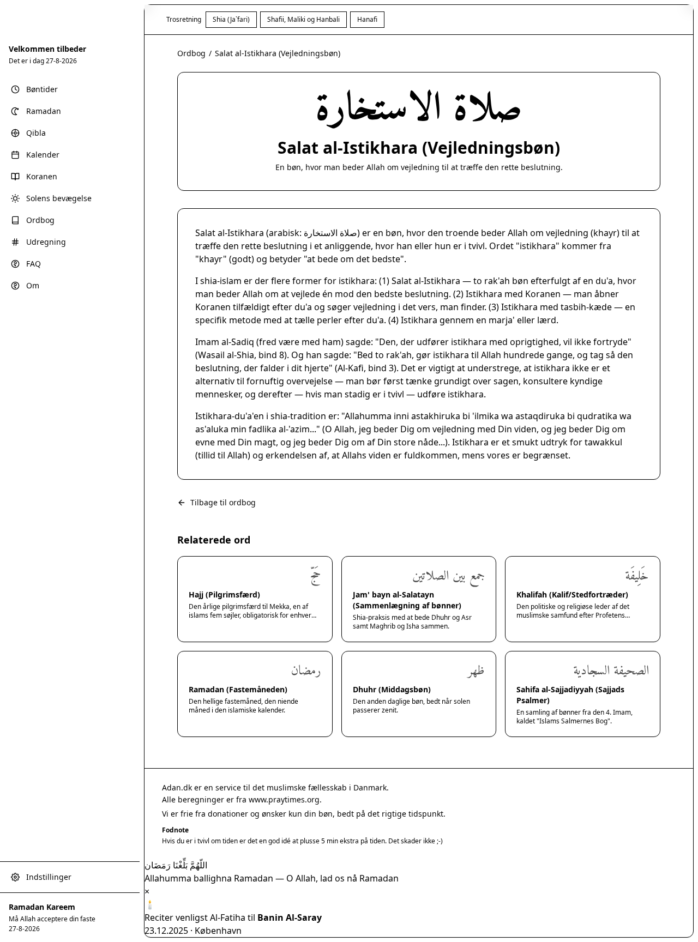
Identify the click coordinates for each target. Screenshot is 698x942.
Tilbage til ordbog (223, 502)
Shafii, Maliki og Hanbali (303, 19)
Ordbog (191, 53)
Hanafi (367, 19)
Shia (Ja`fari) (231, 19)
